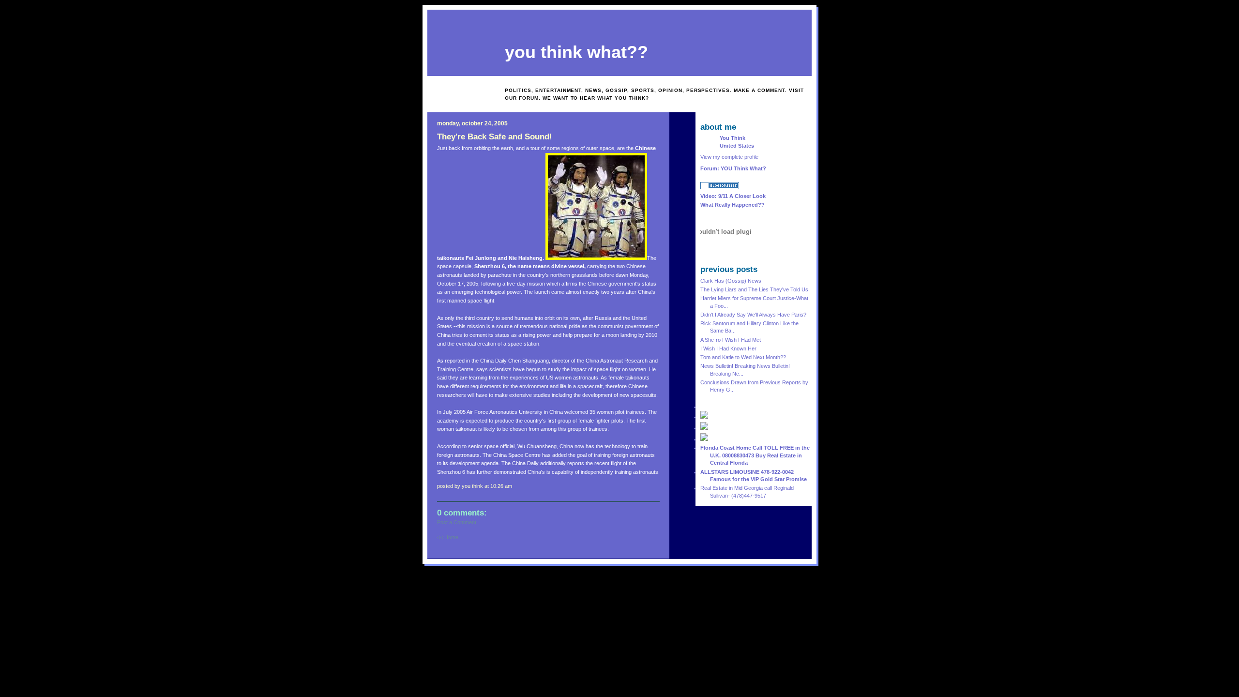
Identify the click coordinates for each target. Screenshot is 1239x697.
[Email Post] (515, 486)
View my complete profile (729, 157)
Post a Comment (456, 522)
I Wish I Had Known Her (728, 348)
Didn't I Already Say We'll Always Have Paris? (753, 315)
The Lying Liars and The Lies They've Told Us (754, 289)
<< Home (447, 537)
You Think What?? (576, 52)
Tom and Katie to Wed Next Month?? (743, 357)
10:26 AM (501, 486)
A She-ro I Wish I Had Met (730, 340)
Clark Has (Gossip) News (730, 281)
